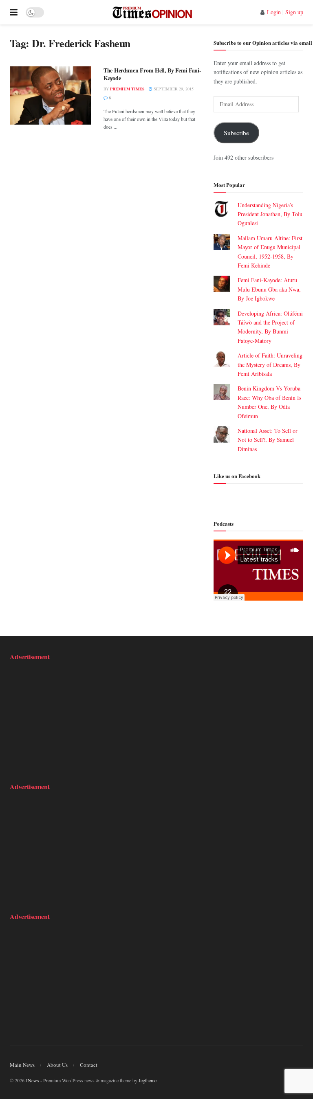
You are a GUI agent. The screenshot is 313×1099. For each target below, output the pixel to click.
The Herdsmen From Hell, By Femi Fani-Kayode (152, 74)
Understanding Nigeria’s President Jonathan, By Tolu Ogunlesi (270, 214)
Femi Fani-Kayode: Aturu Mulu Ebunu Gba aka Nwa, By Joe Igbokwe (269, 289)
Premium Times (127, 89)
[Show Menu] (14, 12)
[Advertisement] (61, 720)
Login (274, 12)
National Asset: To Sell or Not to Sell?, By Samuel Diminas (268, 440)
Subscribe (236, 132)
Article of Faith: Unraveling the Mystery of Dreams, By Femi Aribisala (270, 364)
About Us (57, 1064)
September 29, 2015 (173, 89)
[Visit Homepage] (152, 12)
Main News (22, 1064)
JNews (32, 1080)
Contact (88, 1064)
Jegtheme (147, 1080)
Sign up (294, 12)
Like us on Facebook (237, 476)
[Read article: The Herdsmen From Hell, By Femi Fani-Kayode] (50, 95)
